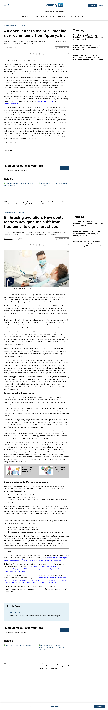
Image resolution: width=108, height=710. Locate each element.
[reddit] (40, 54)
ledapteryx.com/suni (11, 104)
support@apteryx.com (45, 101)
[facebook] (30, 54)
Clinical (36, 16)
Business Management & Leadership (53, 16)
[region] (54, 706)
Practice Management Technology (15, 25)
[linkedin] (34, 54)
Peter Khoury (8, 239)
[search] (8, 5)
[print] (68, 54)
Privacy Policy (55, 706)
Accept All (99, 706)
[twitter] (37, 54)
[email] (43, 54)
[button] (5, 5)
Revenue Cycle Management (77, 16)
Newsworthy (26, 16)
